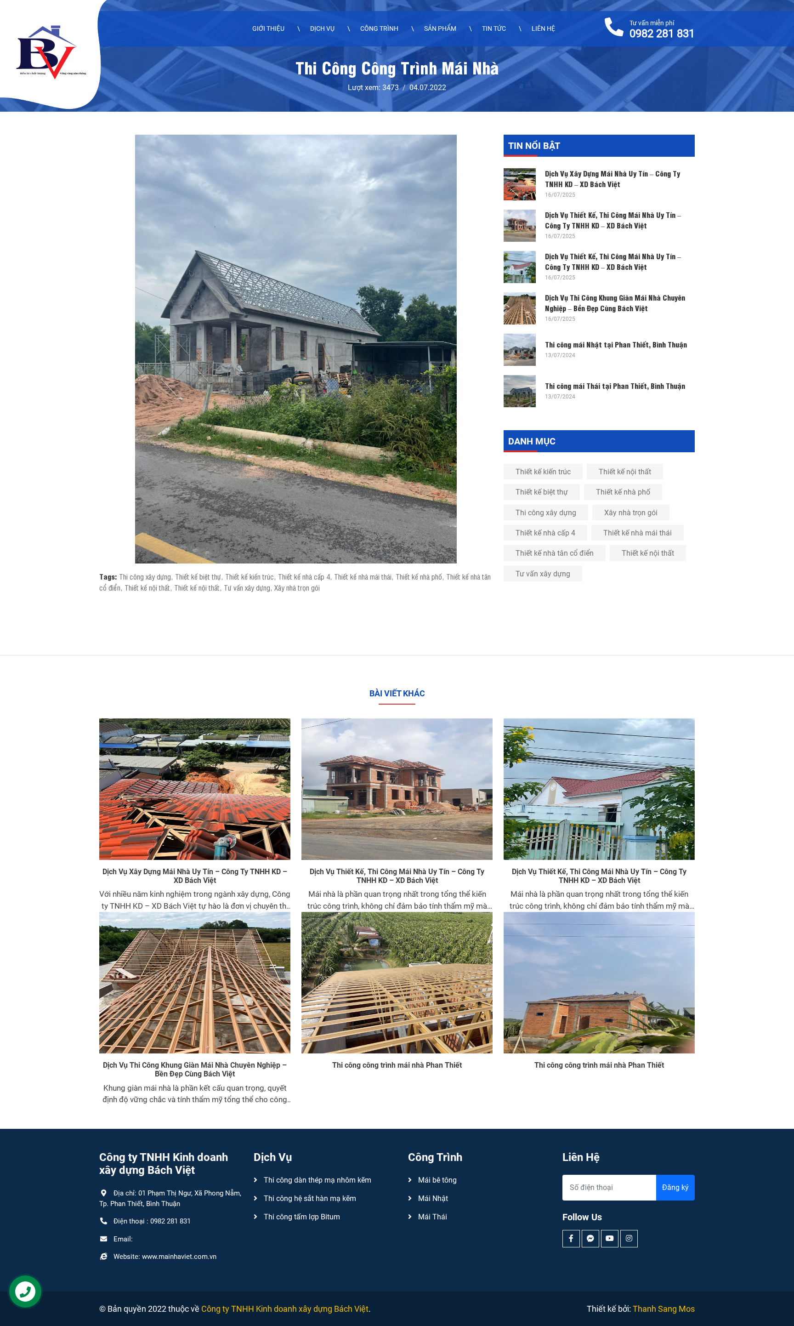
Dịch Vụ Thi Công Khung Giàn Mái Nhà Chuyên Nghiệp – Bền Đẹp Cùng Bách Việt (615, 302)
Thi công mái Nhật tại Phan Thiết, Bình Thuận (616, 344)
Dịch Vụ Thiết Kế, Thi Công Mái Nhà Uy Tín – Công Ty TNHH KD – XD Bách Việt (613, 219)
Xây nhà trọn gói (297, 587)
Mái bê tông (436, 1180)
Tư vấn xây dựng (247, 587)
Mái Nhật (432, 1198)
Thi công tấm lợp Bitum (301, 1216)
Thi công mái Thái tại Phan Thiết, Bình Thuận (615, 385)
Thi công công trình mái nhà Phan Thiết (397, 1065)
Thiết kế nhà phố (419, 576)
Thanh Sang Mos (664, 1309)
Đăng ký (675, 1187)
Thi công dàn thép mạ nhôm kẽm (316, 1180)
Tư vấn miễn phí (662, 29)
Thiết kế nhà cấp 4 (304, 576)
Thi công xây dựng (145, 576)
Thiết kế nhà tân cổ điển (555, 553)
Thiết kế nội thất (147, 587)
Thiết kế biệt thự (198, 576)
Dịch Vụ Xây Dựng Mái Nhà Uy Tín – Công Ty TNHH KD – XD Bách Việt (612, 178)
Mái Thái (431, 1216)
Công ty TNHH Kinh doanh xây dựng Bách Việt (285, 1309)
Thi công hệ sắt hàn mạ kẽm (309, 1198)
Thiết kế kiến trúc (249, 576)
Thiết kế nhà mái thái (362, 576)
